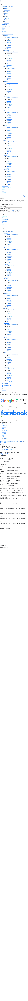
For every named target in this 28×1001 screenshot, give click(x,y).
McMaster (7, 15)
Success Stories (6, 26)
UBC (5, 21)
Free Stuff (9, 65)
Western (6, 23)
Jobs (3, 29)
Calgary (6, 8)
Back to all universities (12, 37)
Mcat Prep (4, 24)
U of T (5, 20)
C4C (7, 48)
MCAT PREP (5, 186)
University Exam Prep (7, 6)
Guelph (6, 11)
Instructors (9, 43)
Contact (4, 31)
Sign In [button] (25, 196)
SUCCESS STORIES (6, 187)
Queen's (6, 18)
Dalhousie (7, 10)
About (3, 28)
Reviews (9, 47)
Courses (9, 42)
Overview (9, 40)
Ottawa (6, 16)
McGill (6, 13)
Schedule (9, 45)
